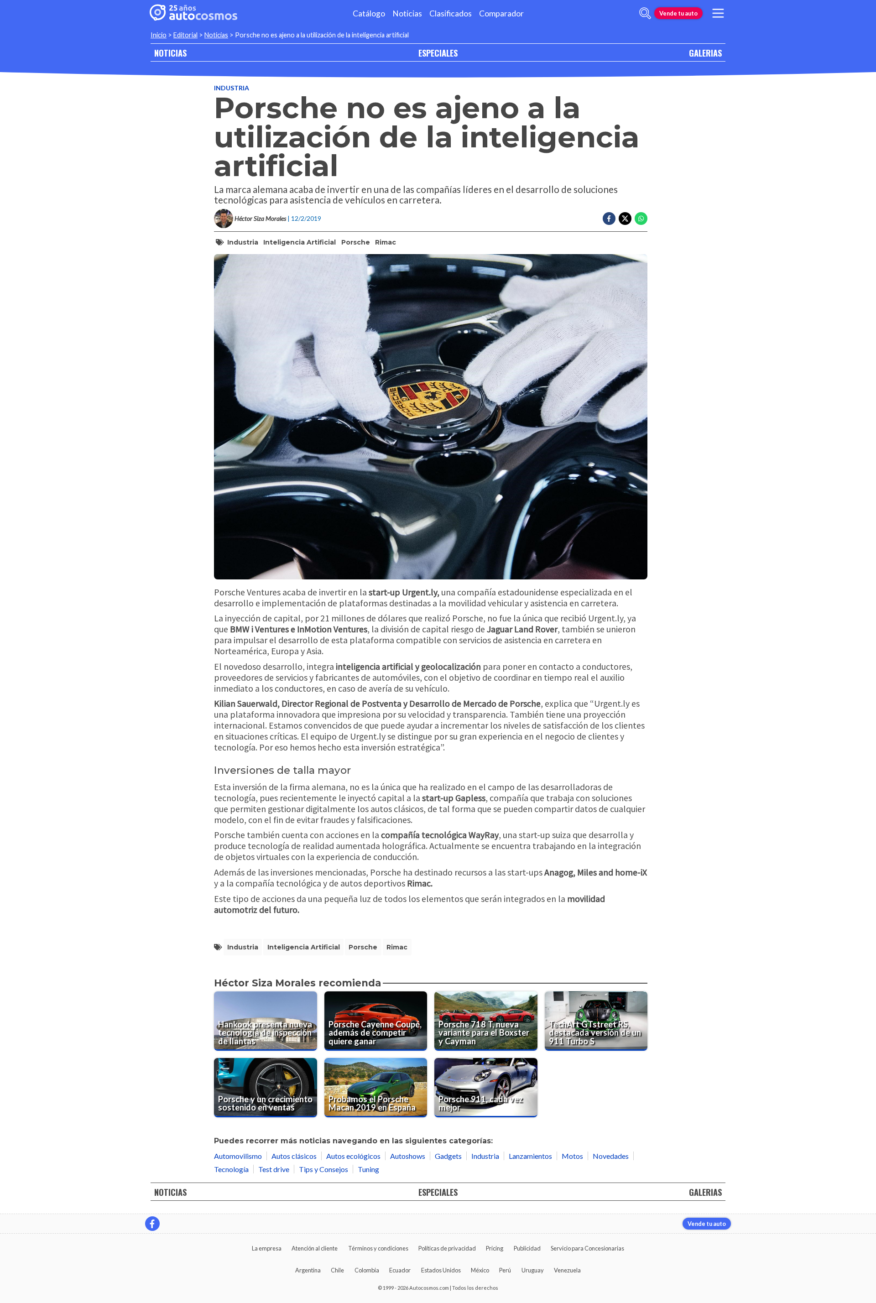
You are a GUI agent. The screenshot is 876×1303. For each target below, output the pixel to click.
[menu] (718, 13)
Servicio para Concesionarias (587, 1248)
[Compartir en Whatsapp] (641, 218)
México (480, 1270)
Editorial (185, 35)
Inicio (159, 35)
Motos (572, 1156)
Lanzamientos (530, 1156)
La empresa (267, 1248)
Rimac (385, 242)
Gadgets (448, 1156)
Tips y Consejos (323, 1169)
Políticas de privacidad (447, 1248)
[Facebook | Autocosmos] (152, 1223)
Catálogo (369, 13)
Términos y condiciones (378, 1248)
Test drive (273, 1169)
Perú (505, 1270)
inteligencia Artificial (299, 242)
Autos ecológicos (353, 1156)
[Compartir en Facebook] (609, 218)
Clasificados (450, 13)
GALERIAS (705, 53)
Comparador (501, 13)
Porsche (355, 242)
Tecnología (231, 1169)
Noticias (407, 13)
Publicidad (527, 1248)
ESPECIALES (438, 53)
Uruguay (532, 1270)
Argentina (308, 1270)
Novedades (611, 1156)
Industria (231, 88)
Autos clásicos (294, 1156)
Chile (337, 1270)
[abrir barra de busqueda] (645, 13)
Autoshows (407, 1156)
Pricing (494, 1248)
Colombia (367, 1270)
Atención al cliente (315, 1248)
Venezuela (567, 1270)
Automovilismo (238, 1156)
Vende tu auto (678, 13)
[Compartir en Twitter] (625, 218)
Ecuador (400, 1270)
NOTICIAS (170, 53)
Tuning (368, 1169)
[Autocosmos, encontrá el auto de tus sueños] (193, 13)
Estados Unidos (441, 1270)
